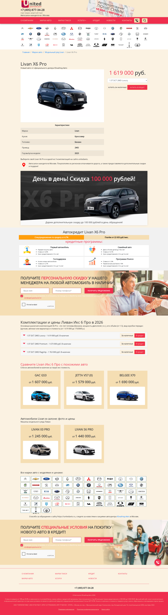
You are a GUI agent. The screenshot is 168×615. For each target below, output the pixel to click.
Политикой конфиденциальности (53, 328)
